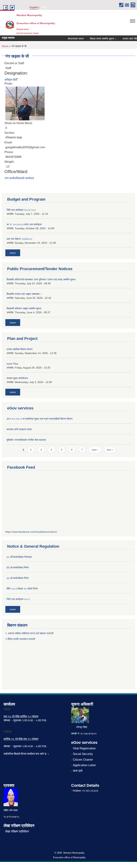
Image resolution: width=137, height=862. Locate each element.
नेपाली (44, 7)
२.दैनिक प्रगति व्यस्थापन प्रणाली (20, 639)
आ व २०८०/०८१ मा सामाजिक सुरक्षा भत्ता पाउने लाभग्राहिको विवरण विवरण (40, 418)
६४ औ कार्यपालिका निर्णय (18, 578)
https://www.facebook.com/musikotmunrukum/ (31, 531)
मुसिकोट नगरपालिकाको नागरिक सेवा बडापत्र (26, 439)
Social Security (83, 754)
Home (5, 46)
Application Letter (84, 765)
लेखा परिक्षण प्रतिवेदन (17, 831)
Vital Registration (84, 748)
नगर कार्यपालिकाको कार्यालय (19, 178)
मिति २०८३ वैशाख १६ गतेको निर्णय (22, 588)
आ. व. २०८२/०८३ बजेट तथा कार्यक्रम (24, 224)
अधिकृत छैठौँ (10, 79)
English (34, 7)
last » (110, 449)
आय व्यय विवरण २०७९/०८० (19, 238)
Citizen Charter (83, 759)
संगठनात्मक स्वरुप (72, 38)
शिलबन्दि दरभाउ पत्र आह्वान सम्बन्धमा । (24, 294)
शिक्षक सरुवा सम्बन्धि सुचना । (99, 38)
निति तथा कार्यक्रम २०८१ (18, 599)
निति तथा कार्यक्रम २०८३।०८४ (21, 209)
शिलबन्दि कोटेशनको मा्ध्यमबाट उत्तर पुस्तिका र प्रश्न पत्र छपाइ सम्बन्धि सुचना (41, 279)
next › (95, 449)
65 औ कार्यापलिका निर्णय (18, 567)
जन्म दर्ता (77, 771)
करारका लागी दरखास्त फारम (19, 429)
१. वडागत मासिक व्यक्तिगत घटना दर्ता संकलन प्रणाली (29, 633)
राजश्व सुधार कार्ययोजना (17, 378)
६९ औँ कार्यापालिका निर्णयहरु (19, 557)
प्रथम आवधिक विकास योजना (19, 349)
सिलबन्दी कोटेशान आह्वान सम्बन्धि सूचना (24, 308)
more (13, 252)
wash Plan (12, 363)
